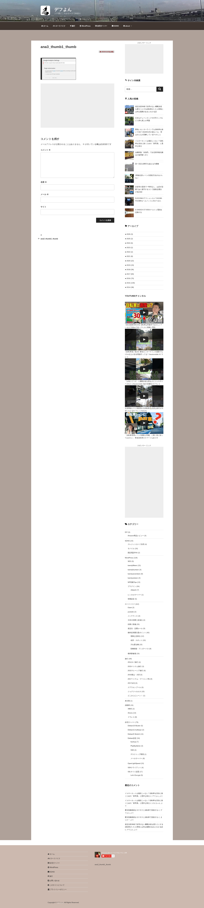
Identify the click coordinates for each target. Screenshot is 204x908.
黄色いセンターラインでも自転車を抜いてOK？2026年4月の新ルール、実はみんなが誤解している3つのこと (149, 132)
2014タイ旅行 (133, 662)
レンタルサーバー (134, 595)
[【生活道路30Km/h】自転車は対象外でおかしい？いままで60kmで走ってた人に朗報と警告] (144, 312)
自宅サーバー (102, 26)
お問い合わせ (54, 881)
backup (133, 742)
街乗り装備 (132, 624)
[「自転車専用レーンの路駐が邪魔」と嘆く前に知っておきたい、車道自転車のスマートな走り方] (144, 423)
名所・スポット (136, 640)
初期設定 (131, 599)
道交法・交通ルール (135, 628)
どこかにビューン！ (135, 696)
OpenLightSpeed (134, 763)
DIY (126, 532)
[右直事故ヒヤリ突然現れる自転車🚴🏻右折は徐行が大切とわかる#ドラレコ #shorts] (144, 396)
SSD (132, 750)
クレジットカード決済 (136, 544)
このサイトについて (56, 885)
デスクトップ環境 (137, 754)
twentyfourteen (133, 570)
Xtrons (130, 713)
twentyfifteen (132, 565)
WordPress (86, 26)
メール (45, 194)
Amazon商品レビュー (136, 536)
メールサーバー (136, 758)
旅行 (73, 26)
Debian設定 (132, 738)
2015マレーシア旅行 (135, 670)
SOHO (116, 26)
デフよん (63, 9)
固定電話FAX (132, 553)
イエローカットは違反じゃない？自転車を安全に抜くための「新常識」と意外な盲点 (149, 143)
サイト (43, 207)
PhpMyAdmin (135, 746)
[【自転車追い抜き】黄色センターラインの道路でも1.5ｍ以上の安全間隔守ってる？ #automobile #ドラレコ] (144, 339)
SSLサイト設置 (133, 772)
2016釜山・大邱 (134, 675)
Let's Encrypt (135, 775)
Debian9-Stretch (134, 734)
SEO (129, 561)
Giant (130, 607)
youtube (131, 612)
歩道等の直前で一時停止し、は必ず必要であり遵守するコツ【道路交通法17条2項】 (149, 189)
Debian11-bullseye (135, 730)
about (127, 26)
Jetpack (133, 590)
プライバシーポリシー (58, 889)
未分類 (127, 701)
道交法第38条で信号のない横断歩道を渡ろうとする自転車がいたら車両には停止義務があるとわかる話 (149, 109)
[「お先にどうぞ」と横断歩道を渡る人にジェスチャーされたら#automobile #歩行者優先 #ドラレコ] (144, 369)
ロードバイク (60, 26)
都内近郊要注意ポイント (137, 633)
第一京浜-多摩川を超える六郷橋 (147, 164)
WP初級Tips (132, 582)
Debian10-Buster (134, 726)
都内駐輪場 (132, 653)
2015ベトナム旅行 (134, 666)
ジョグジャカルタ (134, 691)
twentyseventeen (134, 574)
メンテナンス (133, 616)
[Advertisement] (77, 105)
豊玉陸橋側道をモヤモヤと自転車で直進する (141, 810)
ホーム (45, 26)
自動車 (127, 705)
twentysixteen (133, 578)
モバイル (131, 548)
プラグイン (132, 586)
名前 (44, 182)
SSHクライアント (134, 767)
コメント (46, 150)
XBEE (130, 709)
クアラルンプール (134, 687)
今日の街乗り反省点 (135, 620)
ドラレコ (131, 717)
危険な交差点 (135, 636)
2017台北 (131, 683)
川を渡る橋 (135, 644)
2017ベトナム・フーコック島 (139, 679)
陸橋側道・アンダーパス (140, 649)
